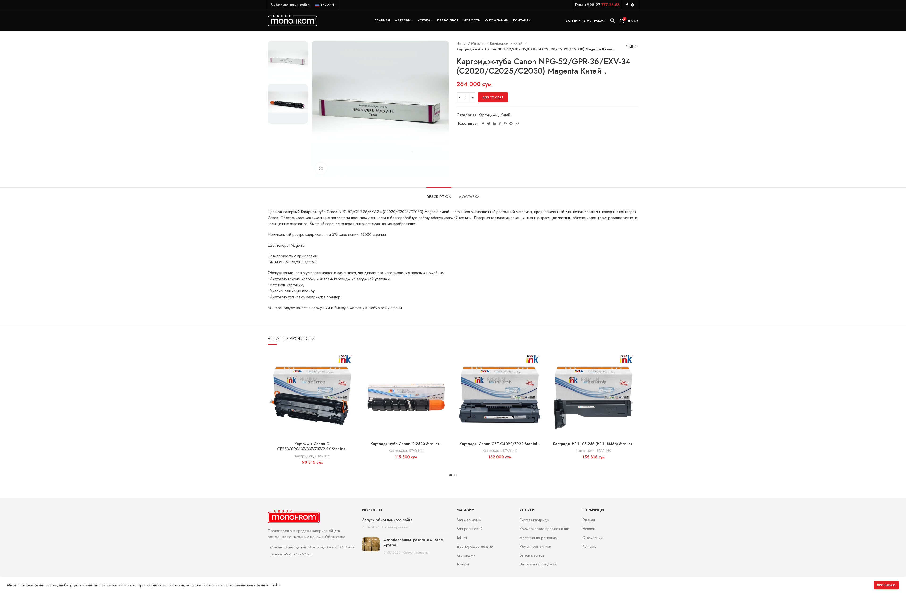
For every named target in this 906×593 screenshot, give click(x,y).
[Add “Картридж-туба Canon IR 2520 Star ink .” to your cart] (447, 357)
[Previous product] (626, 46)
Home (462, 43)
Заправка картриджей (538, 564)
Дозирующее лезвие (475, 546)
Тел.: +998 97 (597, 5)
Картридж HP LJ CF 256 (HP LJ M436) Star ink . (593, 444)
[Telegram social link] (632, 5)
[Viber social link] (517, 124)
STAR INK (322, 456)
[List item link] (311, 554)
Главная (588, 520)
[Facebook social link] (627, 5)
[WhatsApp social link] (505, 124)
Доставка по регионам (538, 537)
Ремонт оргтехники (535, 546)
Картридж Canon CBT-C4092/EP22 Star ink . (500, 444)
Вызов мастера (532, 555)
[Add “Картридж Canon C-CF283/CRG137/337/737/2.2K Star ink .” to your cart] (353, 357)
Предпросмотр (353, 368)
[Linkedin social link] (494, 124)
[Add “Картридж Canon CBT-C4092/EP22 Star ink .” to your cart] (541, 357)
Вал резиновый (469, 528)
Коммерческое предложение (544, 528)
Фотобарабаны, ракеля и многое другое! (413, 542)
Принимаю (886, 585)
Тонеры (463, 564)
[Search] (612, 20)
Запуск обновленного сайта (387, 520)
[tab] (438, 194)
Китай (519, 43)
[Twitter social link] (489, 124)
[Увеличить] (321, 168)
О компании (592, 537)
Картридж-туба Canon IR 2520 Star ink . (406, 444)
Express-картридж (534, 520)
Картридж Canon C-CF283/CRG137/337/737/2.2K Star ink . (312, 446)
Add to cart (492, 97)
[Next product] (635, 46)
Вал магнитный (469, 520)
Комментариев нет (395, 527)
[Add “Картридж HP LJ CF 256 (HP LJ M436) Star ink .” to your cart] (635, 357)
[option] (288, 60)
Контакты (589, 546)
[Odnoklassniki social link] (499, 124)
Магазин (478, 43)
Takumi (462, 537)
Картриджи (499, 43)
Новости (589, 528)
